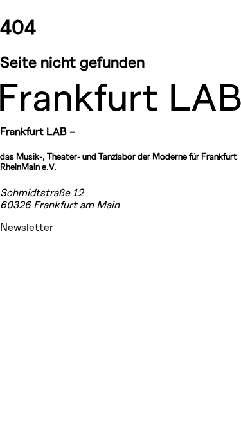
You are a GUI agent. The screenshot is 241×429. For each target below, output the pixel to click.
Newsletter (26, 227)
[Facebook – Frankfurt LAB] (15, 283)
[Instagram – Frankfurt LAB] (15, 250)
